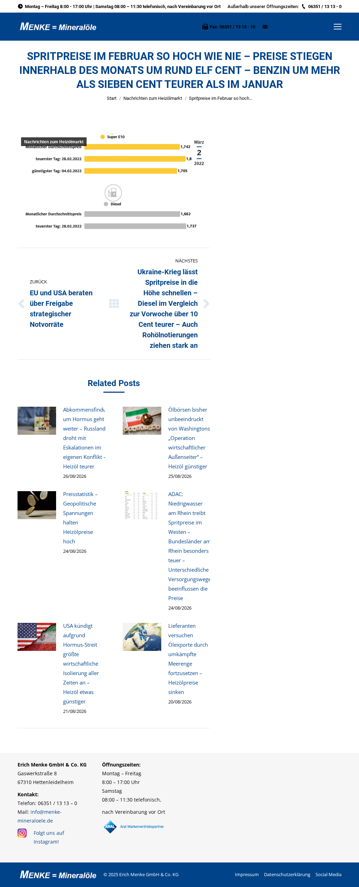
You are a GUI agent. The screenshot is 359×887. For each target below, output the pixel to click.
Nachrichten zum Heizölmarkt (152, 98)
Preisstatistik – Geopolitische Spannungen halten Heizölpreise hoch (80, 517)
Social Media (328, 874)
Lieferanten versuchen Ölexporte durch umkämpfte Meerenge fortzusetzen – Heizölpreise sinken (188, 658)
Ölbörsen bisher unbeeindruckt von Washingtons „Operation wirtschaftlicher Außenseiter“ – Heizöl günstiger (189, 438)
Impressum (247, 874)
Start (111, 98)
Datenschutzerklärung (287, 874)
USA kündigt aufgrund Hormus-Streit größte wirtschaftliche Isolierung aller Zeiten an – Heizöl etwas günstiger (81, 663)
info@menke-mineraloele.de (298, 26)
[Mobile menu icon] (337, 26)
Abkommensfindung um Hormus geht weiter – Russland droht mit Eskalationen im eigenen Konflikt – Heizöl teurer (87, 438)
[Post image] (37, 421)
